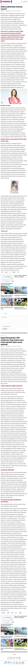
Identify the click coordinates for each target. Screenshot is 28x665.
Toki (12, 612)
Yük (18, 272)
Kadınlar (13, 272)
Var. (16, 612)
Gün (2, 272)
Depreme (3, 612)
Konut (8, 612)
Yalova (20, 612)
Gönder (4, 328)
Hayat (6, 272)
